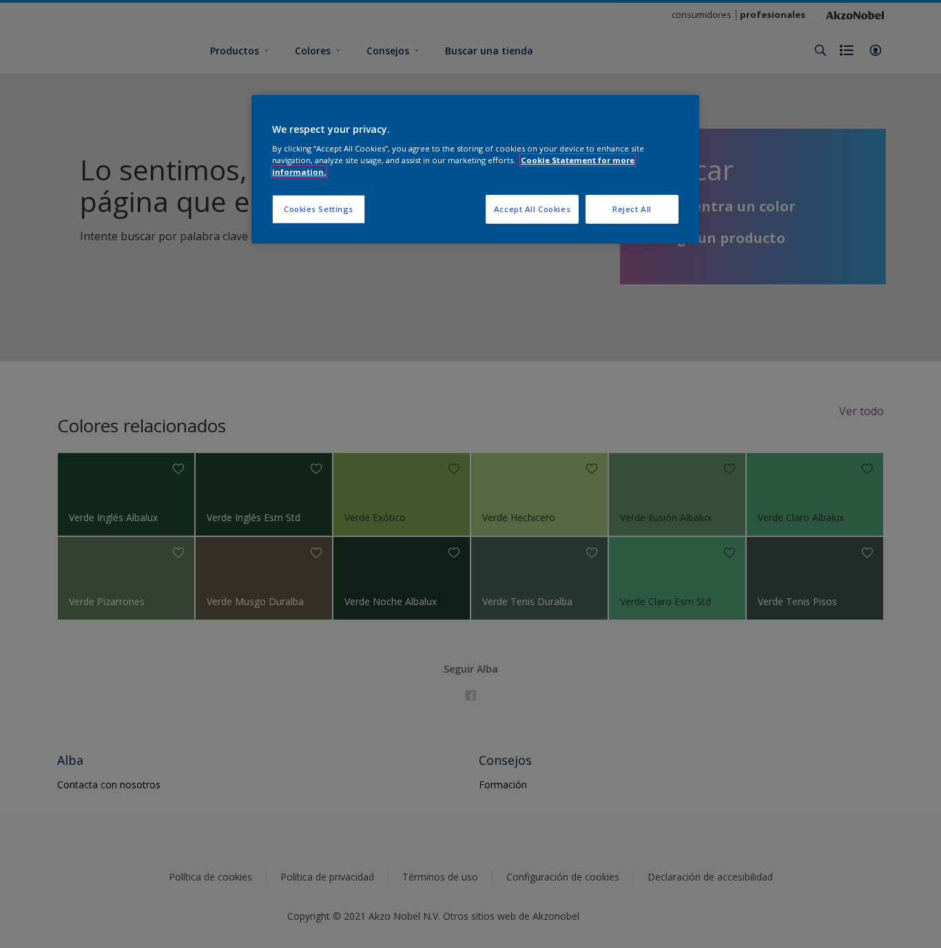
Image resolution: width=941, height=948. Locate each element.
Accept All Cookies (532, 209)
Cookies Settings (318, 209)
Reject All (632, 209)
